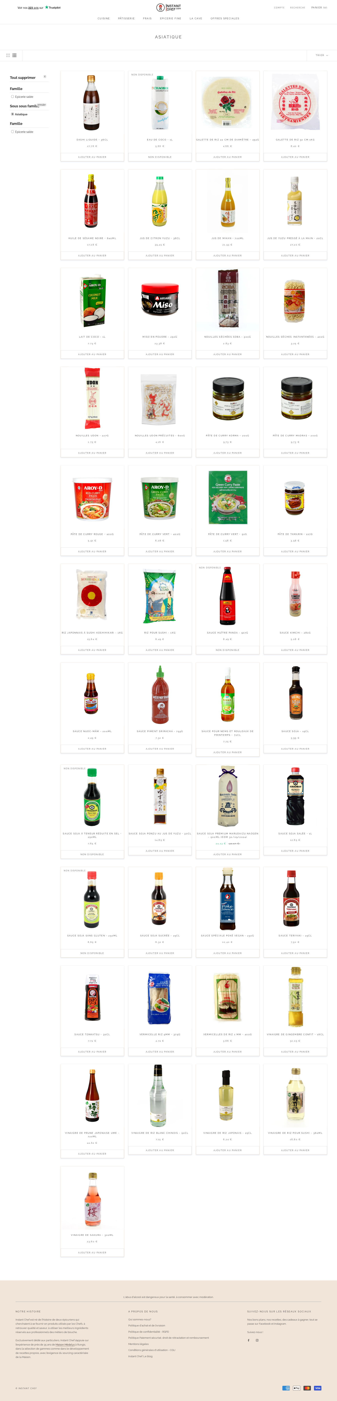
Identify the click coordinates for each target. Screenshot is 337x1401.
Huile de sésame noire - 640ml (92, 238)
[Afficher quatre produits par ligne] (14, 55)
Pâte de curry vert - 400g (160, 534)
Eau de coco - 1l (160, 140)
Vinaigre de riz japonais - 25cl (227, 1133)
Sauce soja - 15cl (295, 731)
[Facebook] (248, 1340)
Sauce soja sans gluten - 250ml (92, 935)
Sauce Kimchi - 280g (295, 633)
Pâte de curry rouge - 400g (92, 534)
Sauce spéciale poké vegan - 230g (227, 935)
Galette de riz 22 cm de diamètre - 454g (227, 140)
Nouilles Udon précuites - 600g (160, 435)
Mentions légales (138, 1344)
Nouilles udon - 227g (92, 435)
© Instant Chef (26, 1388)
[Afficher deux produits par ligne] (8, 55)
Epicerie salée (23, 96)
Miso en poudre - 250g (160, 337)
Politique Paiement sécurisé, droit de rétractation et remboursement (168, 1337)
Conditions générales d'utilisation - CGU (151, 1350)
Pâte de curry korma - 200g (227, 435)
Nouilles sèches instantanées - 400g (295, 337)
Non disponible (160, 157)
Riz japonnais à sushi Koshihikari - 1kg (92, 633)
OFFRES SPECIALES (225, 18)
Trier (320, 55)
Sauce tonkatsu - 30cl (92, 1034)
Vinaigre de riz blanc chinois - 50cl (159, 1133)
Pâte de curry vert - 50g (227, 534)
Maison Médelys (65, 1344)
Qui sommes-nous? (139, 1319)
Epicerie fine (171, 18)
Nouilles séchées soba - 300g (227, 337)
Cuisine (104, 18)
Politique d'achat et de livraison (146, 1325)
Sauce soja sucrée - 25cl (160, 935)
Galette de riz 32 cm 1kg (295, 140)
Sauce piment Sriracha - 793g (160, 731)
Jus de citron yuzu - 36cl (160, 238)
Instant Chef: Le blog (140, 1356)
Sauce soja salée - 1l (295, 833)
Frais (147, 18)
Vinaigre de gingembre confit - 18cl (295, 1034)
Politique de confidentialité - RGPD (148, 1331)
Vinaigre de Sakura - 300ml (92, 1235)
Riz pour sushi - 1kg (160, 633)
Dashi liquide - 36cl (92, 140)
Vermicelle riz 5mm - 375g (160, 1034)
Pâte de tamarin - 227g (295, 534)
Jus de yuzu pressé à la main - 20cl (295, 238)
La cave (196, 18)
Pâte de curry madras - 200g (295, 435)
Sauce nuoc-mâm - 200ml (92, 731)
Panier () (319, 7)
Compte (279, 8)
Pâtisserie (126, 18)
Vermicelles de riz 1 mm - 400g (227, 1034)
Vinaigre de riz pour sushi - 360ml (295, 1133)
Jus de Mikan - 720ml (228, 238)
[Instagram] (257, 1340)
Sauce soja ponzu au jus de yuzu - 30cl (160, 833)
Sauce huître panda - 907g (227, 633)
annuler (41, 104)
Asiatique (20, 114)
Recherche (297, 8)
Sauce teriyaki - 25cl (295, 935)
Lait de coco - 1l (92, 337)
